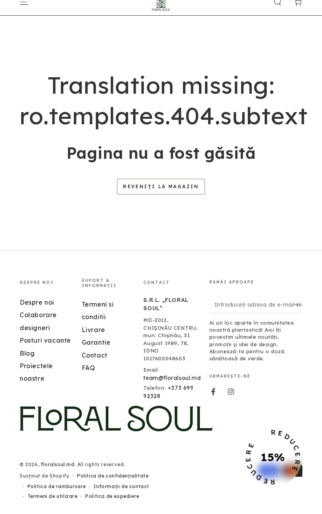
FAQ (88, 368)
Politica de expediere (112, 496)
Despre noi (37, 302)
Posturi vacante (45, 340)
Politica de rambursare (56, 486)
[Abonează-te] (297, 304)
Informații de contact (121, 486)
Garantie (96, 342)
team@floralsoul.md (172, 377)
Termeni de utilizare (52, 496)
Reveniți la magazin (161, 186)
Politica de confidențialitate (112, 476)
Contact (95, 355)
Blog (27, 353)
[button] (272, 457)
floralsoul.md (58, 464)
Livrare (93, 330)
